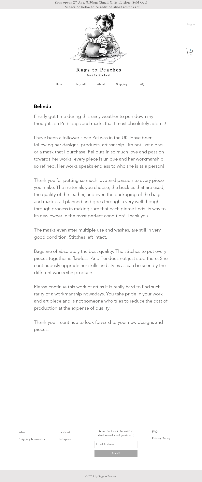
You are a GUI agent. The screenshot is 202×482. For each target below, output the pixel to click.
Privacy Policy (161, 438)
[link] (190, 52)
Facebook (65, 432)
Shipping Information (32, 439)
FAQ (155, 431)
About (23, 432)
